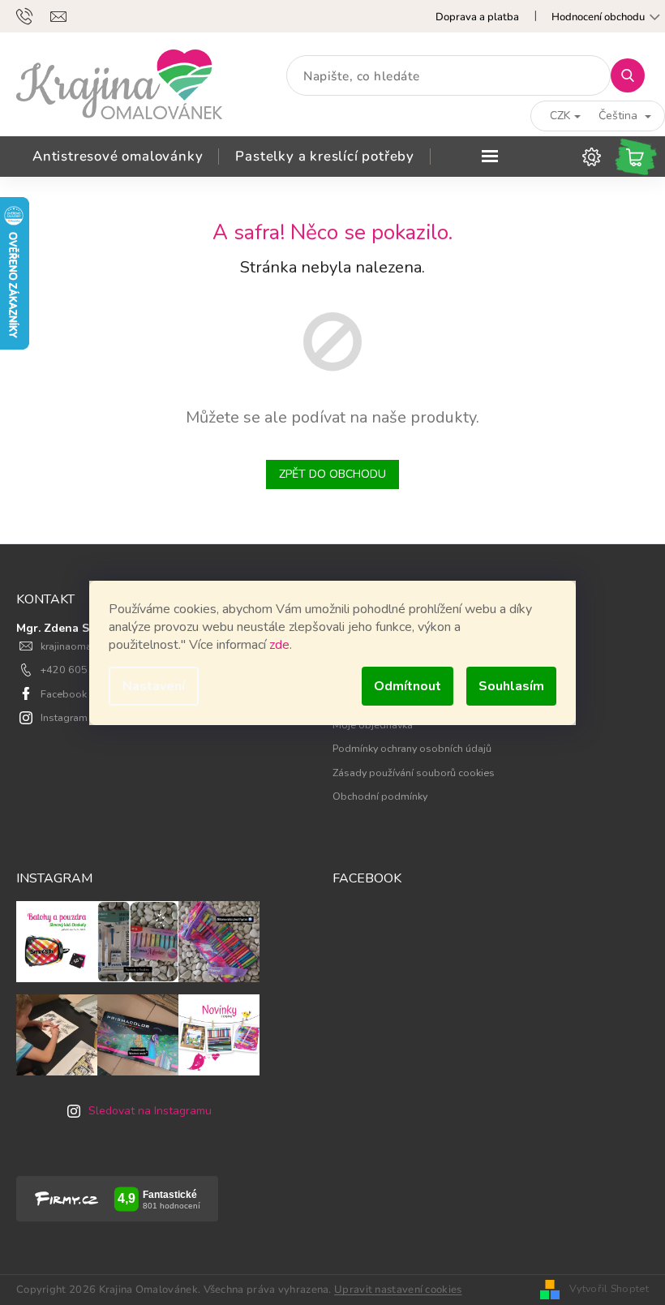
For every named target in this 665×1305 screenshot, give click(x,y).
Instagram (64, 717)
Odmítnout (407, 686)
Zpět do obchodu (332, 474)
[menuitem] (117, 156)
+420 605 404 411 (86, 669)
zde (279, 645)
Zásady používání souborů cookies (413, 772)
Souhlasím (511, 686)
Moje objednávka (372, 725)
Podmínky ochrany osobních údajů (411, 748)
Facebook (64, 694)
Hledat (634, 75)
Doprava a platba (477, 17)
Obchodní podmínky (379, 796)
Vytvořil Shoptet (609, 1288)
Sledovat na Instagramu (150, 1110)
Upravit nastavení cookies (398, 1289)
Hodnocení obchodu (598, 17)
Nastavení (153, 686)
